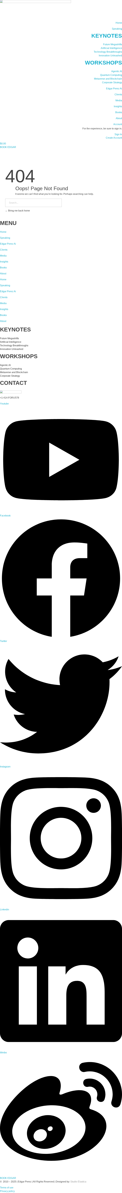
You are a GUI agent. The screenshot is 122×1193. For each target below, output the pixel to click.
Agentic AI (116, 71)
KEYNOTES (106, 36)
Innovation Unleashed (110, 55)
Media (118, 100)
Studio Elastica (78, 1181)
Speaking (117, 29)
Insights (118, 106)
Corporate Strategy (112, 82)
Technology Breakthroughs (108, 52)
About (119, 118)
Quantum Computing (111, 75)
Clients (118, 94)
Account (117, 124)
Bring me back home (19, 210)
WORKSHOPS (103, 63)
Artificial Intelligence (111, 48)
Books (118, 112)
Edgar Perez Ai (114, 88)
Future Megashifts (112, 44)
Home (119, 23)
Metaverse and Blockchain (108, 78)
